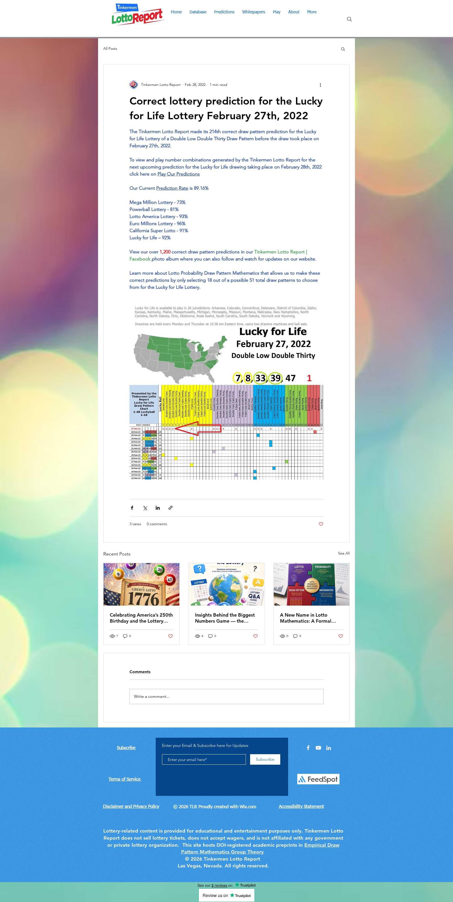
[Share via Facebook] (132, 507)
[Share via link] (170, 507)
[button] (343, 49)
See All (344, 553)
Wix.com (248, 807)
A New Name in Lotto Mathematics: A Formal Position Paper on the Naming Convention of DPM (311, 618)
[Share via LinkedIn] (157, 507)
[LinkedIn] (328, 748)
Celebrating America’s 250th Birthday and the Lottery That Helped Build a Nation (141, 618)
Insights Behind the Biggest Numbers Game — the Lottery (225, 618)
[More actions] (320, 84)
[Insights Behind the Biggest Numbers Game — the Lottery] (227, 584)
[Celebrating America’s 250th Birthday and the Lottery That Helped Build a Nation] (141, 584)
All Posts (110, 48)
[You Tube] (318, 748)
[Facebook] (308, 748)
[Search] (349, 19)
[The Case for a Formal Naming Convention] (311, 584)
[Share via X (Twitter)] (144, 507)
